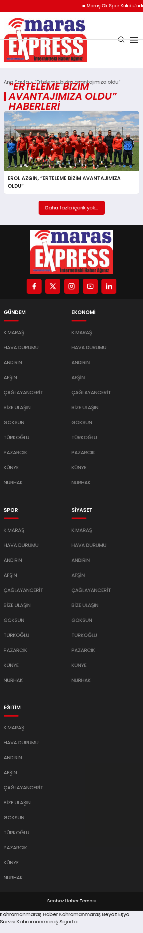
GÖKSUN (14, 422)
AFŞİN (10, 377)
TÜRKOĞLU (16, 437)
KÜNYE (11, 467)
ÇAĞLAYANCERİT (23, 392)
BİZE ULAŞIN (17, 407)
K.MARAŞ (14, 332)
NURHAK (13, 482)
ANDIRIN (13, 362)
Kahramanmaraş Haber (29, 914)
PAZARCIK (15, 452)
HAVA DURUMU (21, 347)
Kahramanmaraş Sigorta (47, 921)
